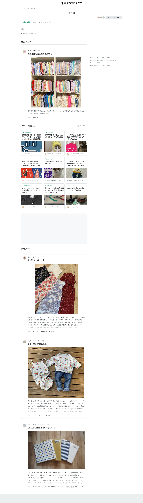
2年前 (43, 50)
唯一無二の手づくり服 (34, 50)
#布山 (30, 117)
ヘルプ (106, 60)
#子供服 (44, 415)
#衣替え (51, 331)
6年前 (48, 424)
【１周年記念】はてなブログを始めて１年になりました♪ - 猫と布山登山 (76, 137)
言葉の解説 (26, 22)
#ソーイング (79, 487)
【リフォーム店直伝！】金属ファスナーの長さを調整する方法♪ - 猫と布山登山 (54, 190)
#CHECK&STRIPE (53, 487)
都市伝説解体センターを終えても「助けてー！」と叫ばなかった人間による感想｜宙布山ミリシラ (31, 137)
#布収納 (35, 117)
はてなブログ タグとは (96, 60)
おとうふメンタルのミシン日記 (36, 424)
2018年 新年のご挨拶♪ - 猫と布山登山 (53, 162)
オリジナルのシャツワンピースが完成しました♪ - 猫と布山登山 (31, 190)
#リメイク (36, 331)
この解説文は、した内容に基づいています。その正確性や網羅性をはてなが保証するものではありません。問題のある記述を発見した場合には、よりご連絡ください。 (31, 34)
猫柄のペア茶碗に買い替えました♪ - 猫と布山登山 (76, 189)
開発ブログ (113, 60)
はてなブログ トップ (29, 8)
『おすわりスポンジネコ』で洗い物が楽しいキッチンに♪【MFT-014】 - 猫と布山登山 (76, 164)
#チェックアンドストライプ (37, 487)
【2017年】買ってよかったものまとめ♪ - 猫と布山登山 (54, 136)
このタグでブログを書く (114, 17)
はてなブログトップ (96, 62)
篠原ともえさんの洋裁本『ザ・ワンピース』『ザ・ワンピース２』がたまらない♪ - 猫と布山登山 (31, 164)
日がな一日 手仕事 (33, 257)
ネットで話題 (37, 22)
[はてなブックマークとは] (34, 126)
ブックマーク (26, 132)
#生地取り (44, 331)
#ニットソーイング (34, 415)
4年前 (42, 257)
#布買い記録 (70, 487)
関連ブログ (49, 22)
